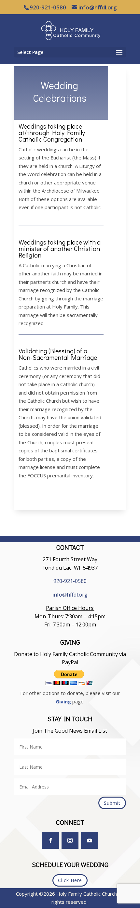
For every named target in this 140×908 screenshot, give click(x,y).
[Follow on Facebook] (50, 840)
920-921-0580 (70, 581)
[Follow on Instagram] (70, 840)
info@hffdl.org (70, 594)
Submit (112, 803)
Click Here (70, 880)
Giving (63, 701)
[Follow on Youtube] (89, 840)
